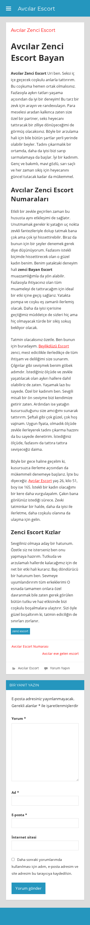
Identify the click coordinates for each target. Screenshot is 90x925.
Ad (15, 792)
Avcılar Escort (36, 8)
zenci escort (20, 631)
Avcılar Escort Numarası (30, 646)
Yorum (19, 718)
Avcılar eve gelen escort (60, 653)
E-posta (19, 814)
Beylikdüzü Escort (54, 346)
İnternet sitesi (24, 837)
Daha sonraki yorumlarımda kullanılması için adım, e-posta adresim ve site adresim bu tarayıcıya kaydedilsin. (45, 866)
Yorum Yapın (60, 668)
